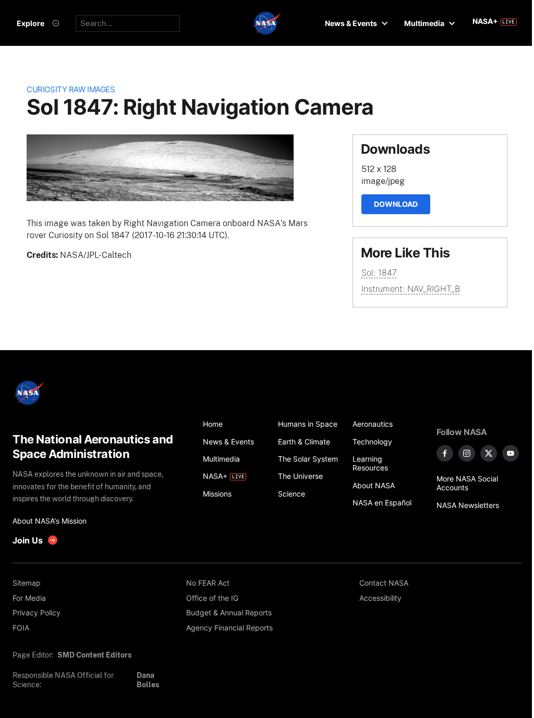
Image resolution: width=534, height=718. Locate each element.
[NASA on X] (488, 453)
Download (396, 204)
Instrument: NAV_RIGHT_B (410, 288)
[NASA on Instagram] (466, 453)
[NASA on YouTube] (510, 453)
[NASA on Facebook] (444, 453)
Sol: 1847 (379, 272)
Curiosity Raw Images (71, 89)
